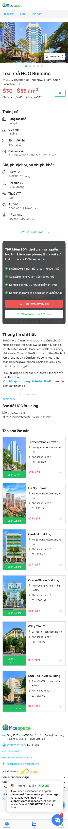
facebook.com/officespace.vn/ (23, 763)
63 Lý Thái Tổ (37, 626)
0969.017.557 (36, 804)
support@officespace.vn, (26, 801)
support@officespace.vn (20, 757)
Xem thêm (8, 399)
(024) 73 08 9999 (16, 745)
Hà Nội (22, 13)
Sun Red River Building (44, 676)
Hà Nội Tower (37, 488)
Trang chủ (8, 13)
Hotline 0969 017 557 (36, 303)
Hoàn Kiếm (36, 13)
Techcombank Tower (43, 442)
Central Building (39, 534)
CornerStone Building (43, 580)
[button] (26, 66)
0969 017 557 (14, 751)
